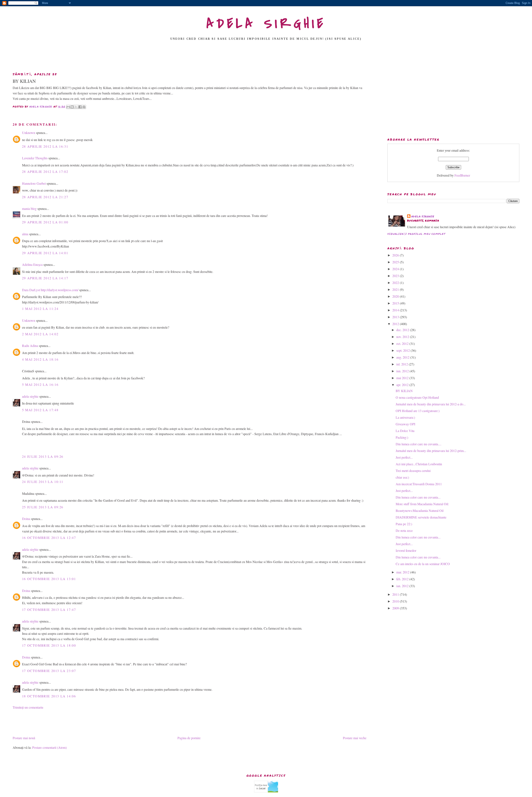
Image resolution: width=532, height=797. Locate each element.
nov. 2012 (403, 336)
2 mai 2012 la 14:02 (40, 334)
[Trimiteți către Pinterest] (84, 107)
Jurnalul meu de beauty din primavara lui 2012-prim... (431, 450)
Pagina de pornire (189, 738)
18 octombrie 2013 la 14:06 (49, 696)
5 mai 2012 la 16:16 (40, 384)
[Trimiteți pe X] (76, 107)
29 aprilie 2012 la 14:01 (45, 253)
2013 (396, 317)
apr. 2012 (402, 384)
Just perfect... (404, 457)
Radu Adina (30, 345)
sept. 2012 (403, 350)
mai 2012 (402, 378)
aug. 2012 (403, 357)
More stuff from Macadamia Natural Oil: (422, 504)
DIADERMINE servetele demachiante (421, 517)
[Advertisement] (266, 57)
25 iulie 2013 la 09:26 (42, 507)
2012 (396, 324)
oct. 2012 (402, 343)
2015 (396, 303)
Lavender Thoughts (35, 158)
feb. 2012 (402, 579)
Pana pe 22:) (404, 524)
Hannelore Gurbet (34, 183)
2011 (396, 594)
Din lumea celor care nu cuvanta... (418, 497)
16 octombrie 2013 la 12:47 (49, 537)
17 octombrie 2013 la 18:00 (49, 645)
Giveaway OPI (405, 424)
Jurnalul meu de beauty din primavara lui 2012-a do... (431, 404)
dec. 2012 (403, 330)
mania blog (29, 208)
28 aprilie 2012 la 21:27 (45, 197)
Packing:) (402, 437)
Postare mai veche (354, 738)
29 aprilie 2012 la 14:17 (45, 278)
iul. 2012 (402, 364)
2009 (396, 608)
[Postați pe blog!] (72, 107)
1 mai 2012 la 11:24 (40, 308)
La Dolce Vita (405, 430)
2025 (396, 262)
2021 (396, 289)
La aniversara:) (405, 417)
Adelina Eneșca (32, 264)
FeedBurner (462, 175)
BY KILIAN (404, 391)
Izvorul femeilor (406, 550)
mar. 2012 (403, 572)
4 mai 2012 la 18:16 (40, 359)
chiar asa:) (402, 477)
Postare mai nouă (24, 738)
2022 (396, 282)
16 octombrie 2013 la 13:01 (49, 579)
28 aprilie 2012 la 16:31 (45, 146)
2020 (396, 296)
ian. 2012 (402, 586)
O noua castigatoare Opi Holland (417, 397)
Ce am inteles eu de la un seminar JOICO (423, 564)
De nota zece (404, 530)
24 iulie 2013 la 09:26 (42, 456)
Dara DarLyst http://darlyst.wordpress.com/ (50, 290)
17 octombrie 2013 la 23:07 (49, 670)
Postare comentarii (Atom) (49, 747)
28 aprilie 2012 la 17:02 (45, 171)
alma (25, 234)
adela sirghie (30, 396)
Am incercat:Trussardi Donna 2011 (419, 484)
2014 (396, 310)
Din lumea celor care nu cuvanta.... (418, 444)
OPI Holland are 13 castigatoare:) (418, 410)
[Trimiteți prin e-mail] (68, 107)
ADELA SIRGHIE (266, 23)
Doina (26, 518)
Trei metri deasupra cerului (413, 470)
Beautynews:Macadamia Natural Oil (419, 510)
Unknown (28, 132)
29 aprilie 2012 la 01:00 (45, 222)
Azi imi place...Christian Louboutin (419, 464)
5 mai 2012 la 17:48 (40, 410)
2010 (396, 601)
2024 (396, 269)
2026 (396, 255)
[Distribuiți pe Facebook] (80, 107)
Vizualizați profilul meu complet (416, 234)
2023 (396, 276)
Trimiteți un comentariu (28, 707)
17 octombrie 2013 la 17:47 (49, 609)
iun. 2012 (403, 371)
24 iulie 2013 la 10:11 (42, 481)
